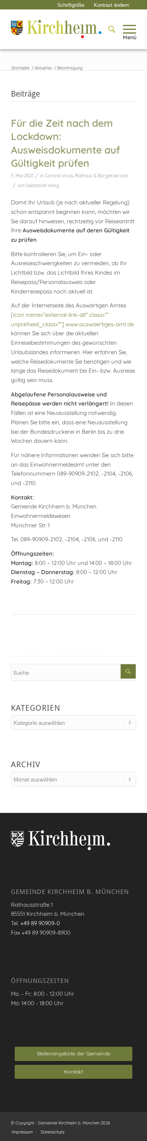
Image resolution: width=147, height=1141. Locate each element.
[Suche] (108, 29)
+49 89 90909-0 (40, 923)
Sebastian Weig (42, 185)
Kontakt (73, 1072)
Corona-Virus (59, 175)
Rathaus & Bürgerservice (101, 175)
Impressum (22, 1132)
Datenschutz (52, 1132)
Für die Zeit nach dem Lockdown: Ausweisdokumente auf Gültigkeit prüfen (65, 143)
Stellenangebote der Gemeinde (73, 1053)
